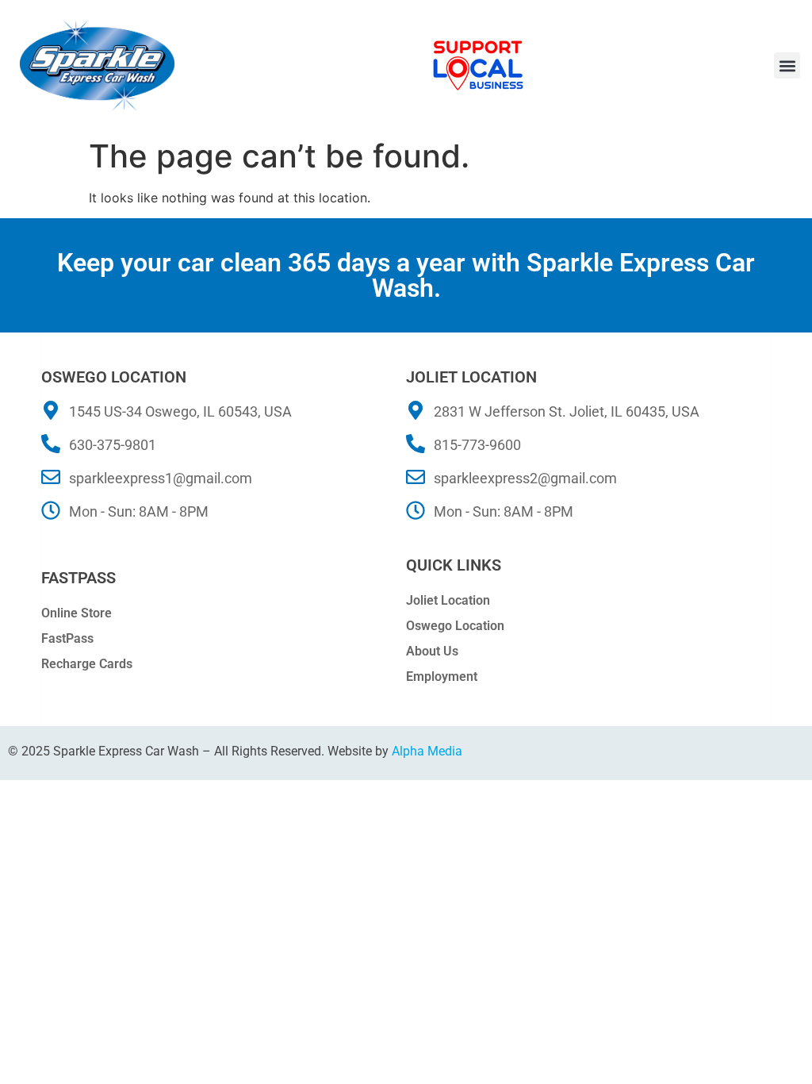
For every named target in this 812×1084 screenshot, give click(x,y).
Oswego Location (455, 625)
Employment (441, 676)
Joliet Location (448, 600)
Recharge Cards (86, 663)
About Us (432, 651)
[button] (787, 65)
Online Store (76, 613)
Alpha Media (427, 751)
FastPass (67, 638)
